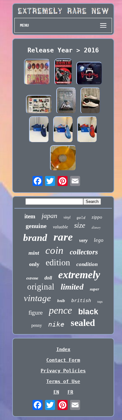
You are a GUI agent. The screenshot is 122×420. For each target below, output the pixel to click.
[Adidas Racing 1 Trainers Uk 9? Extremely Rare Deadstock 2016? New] (87, 130)
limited (72, 286)
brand (35, 237)
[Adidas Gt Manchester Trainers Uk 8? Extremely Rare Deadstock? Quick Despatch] (63, 130)
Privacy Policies (63, 371)
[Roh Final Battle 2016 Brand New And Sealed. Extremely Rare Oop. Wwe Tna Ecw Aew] (66, 101)
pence (60, 310)
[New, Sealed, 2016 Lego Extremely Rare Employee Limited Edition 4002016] (39, 105)
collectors (84, 252)
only (34, 264)
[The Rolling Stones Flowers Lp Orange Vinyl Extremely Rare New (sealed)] (37, 72)
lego (99, 240)
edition (58, 262)
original (40, 286)
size (79, 225)
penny (36, 325)
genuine (36, 225)
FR (70, 392)
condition (87, 264)
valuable (60, 227)
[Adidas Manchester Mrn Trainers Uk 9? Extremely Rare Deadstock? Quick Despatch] (39, 130)
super (94, 289)
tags (100, 301)
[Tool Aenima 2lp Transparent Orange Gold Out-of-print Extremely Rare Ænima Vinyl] (63, 159)
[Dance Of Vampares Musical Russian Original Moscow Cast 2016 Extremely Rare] (89, 74)
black (88, 311)
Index (63, 349)
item (29, 216)
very (83, 240)
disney (96, 227)
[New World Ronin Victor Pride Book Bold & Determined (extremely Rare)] (63, 72)
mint (33, 253)
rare (63, 237)
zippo (97, 217)
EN (56, 392)
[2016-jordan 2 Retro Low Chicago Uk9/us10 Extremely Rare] (90, 101)
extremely (79, 274)
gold (81, 218)
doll (48, 277)
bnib (61, 300)
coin (54, 250)
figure (35, 312)
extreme (32, 278)
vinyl (67, 217)
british (81, 300)
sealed (83, 322)
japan (49, 216)
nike (56, 324)
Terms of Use (63, 381)
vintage (37, 298)
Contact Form (63, 360)
